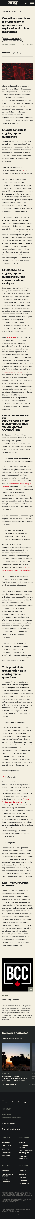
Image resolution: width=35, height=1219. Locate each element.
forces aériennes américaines (13, 372)
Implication (24, 1184)
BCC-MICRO (6, 1152)
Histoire (22, 1174)
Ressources (24, 1137)
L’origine (22, 1177)
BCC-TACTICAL (7, 1146)
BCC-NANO (6, 1155)
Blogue (22, 1142)
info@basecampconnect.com (11, 1117)
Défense (5, 1171)
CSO (23, 170)
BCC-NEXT (6, 1142)
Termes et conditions (8, 1210)
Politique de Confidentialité (10, 1211)
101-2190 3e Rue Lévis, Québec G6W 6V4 (6, 1110)
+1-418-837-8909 (6, 1114)
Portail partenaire (11, 1129)
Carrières (23, 1180)
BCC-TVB (5, 1149)
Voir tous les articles (12, 1039)
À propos (23, 1171)
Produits (6, 1137)
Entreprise (23, 1165)
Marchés (6, 1165)
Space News (11, 337)
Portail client (8, 1124)
